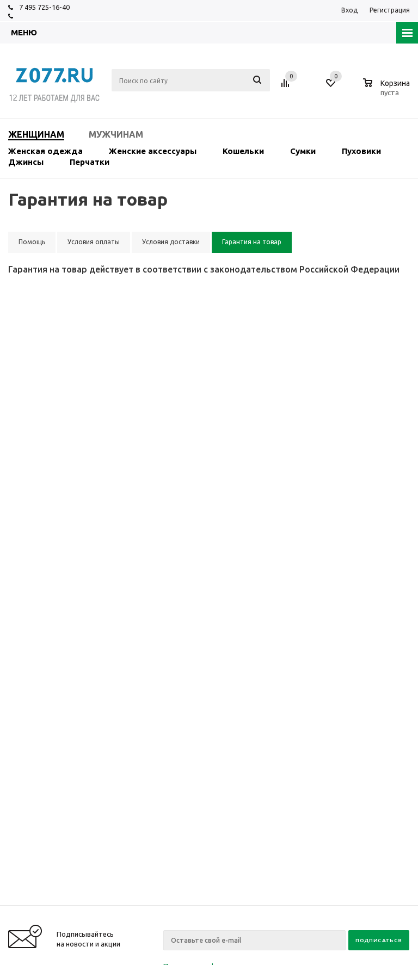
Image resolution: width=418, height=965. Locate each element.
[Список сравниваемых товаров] (286, 87)
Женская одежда (45, 151)
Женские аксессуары (152, 151)
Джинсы (26, 161)
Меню (24, 32)
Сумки (303, 151)
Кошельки (243, 151)
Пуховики (361, 151)
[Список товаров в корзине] (388, 91)
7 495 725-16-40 (44, 7)
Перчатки (89, 161)
